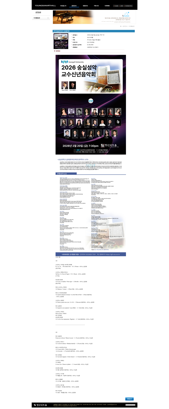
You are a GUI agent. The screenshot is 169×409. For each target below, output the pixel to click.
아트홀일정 (37, 18)
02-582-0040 (90, 44)
